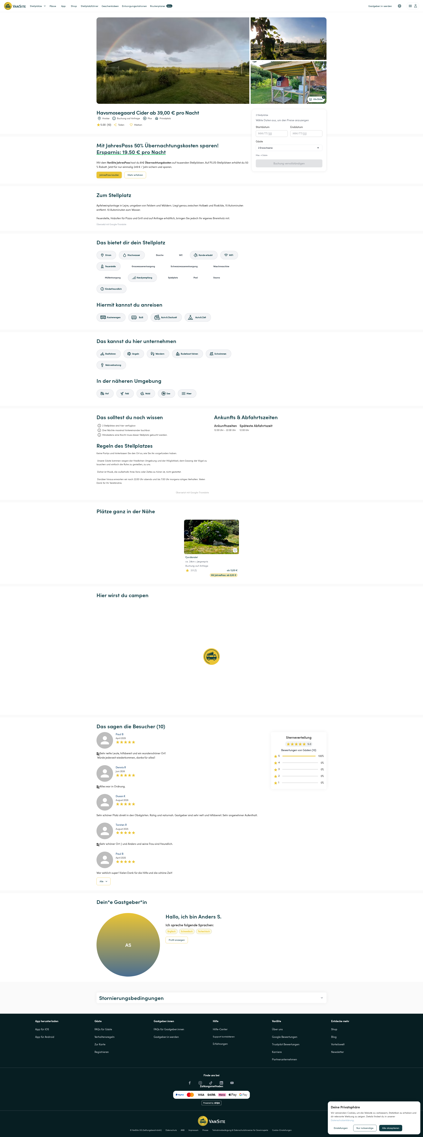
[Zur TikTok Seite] (210, 1082)
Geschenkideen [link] (110, 6)
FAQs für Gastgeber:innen (169, 1029)
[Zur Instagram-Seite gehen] (200, 1082)
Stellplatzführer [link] (89, 6)
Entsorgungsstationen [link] (134, 6)
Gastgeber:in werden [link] (380, 6)
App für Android (44, 1037)
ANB (183, 1130)
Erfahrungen (220, 1044)
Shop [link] (74, 6)
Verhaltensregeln (105, 1037)
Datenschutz (171, 1130)
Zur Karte (100, 1044)
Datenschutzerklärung (342, 1120)
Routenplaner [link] (160, 6)
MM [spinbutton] (260, 133)
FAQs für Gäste (103, 1029)
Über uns (277, 1029)
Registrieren (102, 1052)
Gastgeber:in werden (166, 1037)
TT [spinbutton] (265, 133)
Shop (334, 1029)
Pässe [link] (53, 6)
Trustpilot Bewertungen (285, 1044)
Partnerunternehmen (284, 1059)
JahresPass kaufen (109, 174)
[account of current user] (413, 5)
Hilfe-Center (220, 1029)
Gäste (259, 141)
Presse (205, 1130)
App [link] (63, 6)
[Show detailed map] (211, 657)
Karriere (277, 1052)
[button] (399, 6)
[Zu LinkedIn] (221, 1082)
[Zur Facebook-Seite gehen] (189, 1082)
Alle (101, 881)
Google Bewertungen (284, 1037)
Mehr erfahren (135, 174)
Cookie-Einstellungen (282, 1130)
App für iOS (42, 1029)
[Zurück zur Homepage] (15, 6)
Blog (334, 1037)
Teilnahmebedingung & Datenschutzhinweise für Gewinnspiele (240, 1130)
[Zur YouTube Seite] (231, 1082)
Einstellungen (341, 1128)
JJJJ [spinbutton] (270, 133)
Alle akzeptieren (390, 1128)
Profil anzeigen (177, 939)
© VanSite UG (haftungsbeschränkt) (146, 1130)
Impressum (193, 1130)
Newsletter (337, 1052)
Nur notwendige (364, 1128)
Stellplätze (36, 6)
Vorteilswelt (338, 1044)
